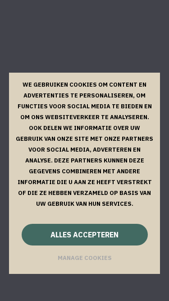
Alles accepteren (84, 234)
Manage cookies (85, 258)
